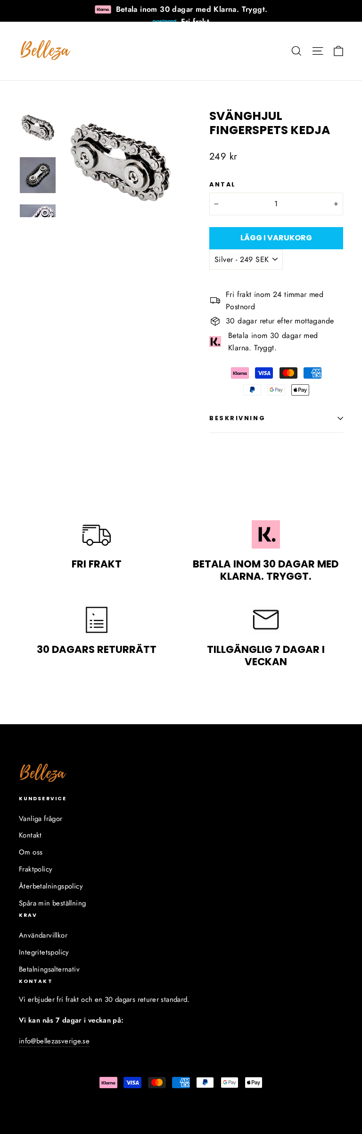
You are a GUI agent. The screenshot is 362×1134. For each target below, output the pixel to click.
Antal (222, 184)
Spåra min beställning (52, 903)
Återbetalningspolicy (51, 886)
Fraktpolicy (35, 869)
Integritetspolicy (44, 952)
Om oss (30, 852)
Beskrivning (237, 418)
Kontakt (30, 835)
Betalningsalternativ (49, 969)
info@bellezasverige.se (54, 1041)
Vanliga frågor (41, 818)
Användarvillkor (43, 935)
